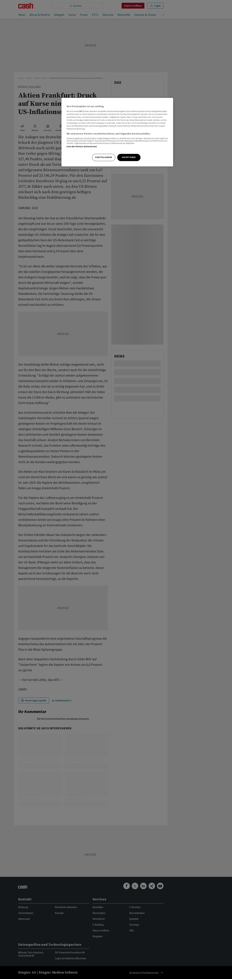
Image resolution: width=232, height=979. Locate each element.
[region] (117, 132)
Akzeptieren (128, 157)
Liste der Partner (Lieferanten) (82, 146)
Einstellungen (103, 157)
